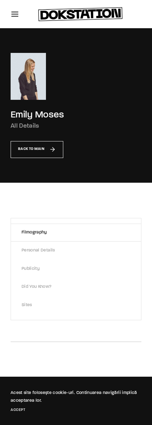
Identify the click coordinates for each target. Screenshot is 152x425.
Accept (18, 410)
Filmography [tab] (34, 232)
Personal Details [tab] (38, 250)
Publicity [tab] (31, 269)
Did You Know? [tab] (37, 287)
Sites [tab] (27, 305)
